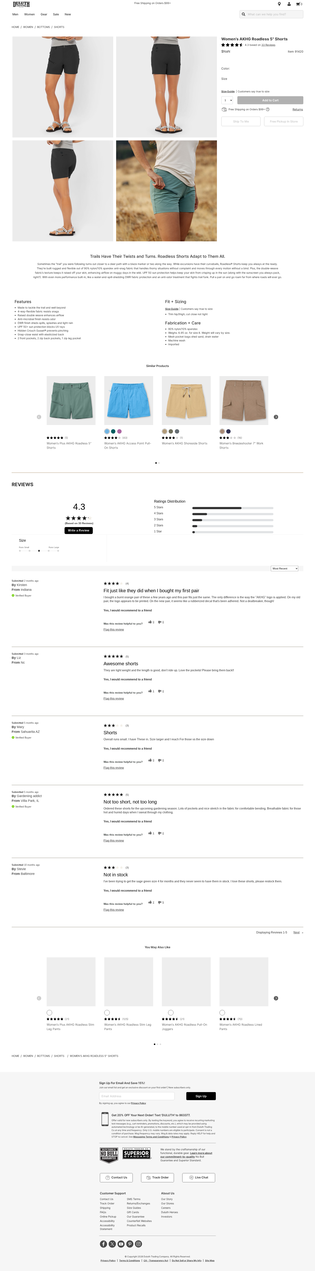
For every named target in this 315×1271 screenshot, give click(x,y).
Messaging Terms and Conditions (151, 1136)
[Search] (243, 14)
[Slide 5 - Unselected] (159, 463)
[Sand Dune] (164, 431)
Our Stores (167, 1203)
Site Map (210, 1260)
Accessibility (107, 1220)
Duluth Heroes (169, 1212)
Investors (166, 1216)
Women (28, 26)
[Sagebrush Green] (68, 1012)
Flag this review (114, 629)
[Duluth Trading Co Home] (21, 4)
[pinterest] (129, 1244)
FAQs (103, 1212)
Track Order (107, 1203)
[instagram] (138, 1244)
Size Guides (134, 1207)
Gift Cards (133, 1212)
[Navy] (228, 431)
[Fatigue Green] (171, 431)
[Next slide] (276, 417)
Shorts (59, 26)
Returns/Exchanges (138, 1203)
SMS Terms (133, 1199)
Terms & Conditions (129, 1260)
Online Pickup (108, 1216)
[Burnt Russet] (74, 1012)
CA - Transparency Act (156, 1260)
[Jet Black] (55, 1012)
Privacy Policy (138, 1103)
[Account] (289, 4)
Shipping (105, 1207)
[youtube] (121, 1244)
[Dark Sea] (113, 431)
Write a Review (78, 530)
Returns (298, 109)
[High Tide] (107, 431)
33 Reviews (268, 44)
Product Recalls (136, 1225)
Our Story (167, 1199)
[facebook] (103, 1244)
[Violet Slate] (119, 431)
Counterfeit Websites (139, 1220)
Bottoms (43, 26)
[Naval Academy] (62, 1012)
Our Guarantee (135, 1216)
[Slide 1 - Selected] (156, 463)
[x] (112, 1244)
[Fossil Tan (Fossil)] (222, 431)
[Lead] (177, 431)
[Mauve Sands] (49, 1012)
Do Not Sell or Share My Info (186, 1260)
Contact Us (106, 1199)
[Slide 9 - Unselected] (160, 1044)
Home (15, 26)
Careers (165, 1207)
